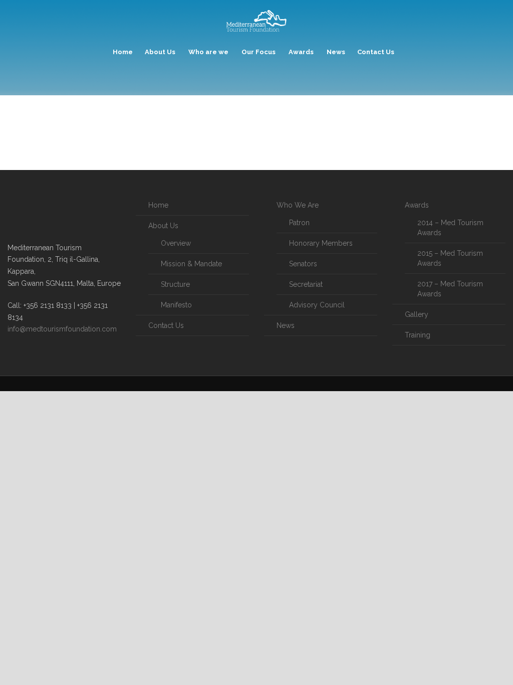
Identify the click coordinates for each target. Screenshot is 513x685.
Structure (175, 284)
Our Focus (258, 52)
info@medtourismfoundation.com (62, 329)
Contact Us (375, 52)
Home (123, 52)
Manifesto (176, 305)
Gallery (416, 314)
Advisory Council (317, 305)
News (336, 52)
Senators (303, 264)
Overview (176, 243)
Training (417, 335)
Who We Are (298, 205)
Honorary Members (321, 243)
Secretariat (306, 284)
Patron (299, 223)
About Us (160, 52)
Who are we (208, 52)
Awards (301, 52)
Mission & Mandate (191, 264)
